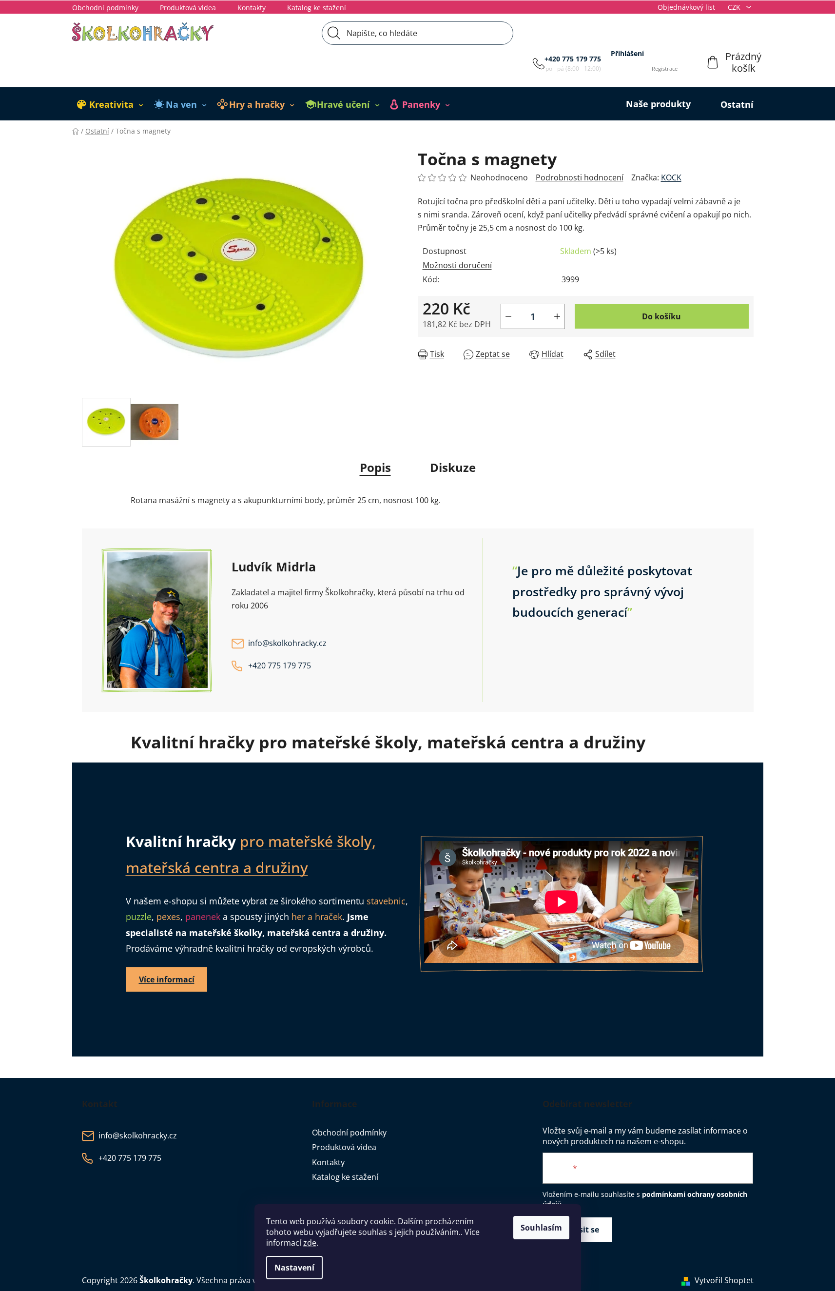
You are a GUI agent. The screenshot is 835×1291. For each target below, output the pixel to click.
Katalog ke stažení (316, 7)
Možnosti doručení (457, 265)
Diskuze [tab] (453, 467)
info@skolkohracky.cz (287, 643)
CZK (735, 7)
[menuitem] (110, 104)
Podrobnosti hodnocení (579, 177)
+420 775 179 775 (572, 58)
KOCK (671, 177)
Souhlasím (541, 1227)
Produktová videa (188, 7)
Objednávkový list (686, 7)
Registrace (665, 68)
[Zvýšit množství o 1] (557, 316)
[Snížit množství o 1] (508, 316)
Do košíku (661, 316)
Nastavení (294, 1267)
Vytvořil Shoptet (724, 1280)
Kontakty (251, 7)
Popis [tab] (375, 467)
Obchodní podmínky (105, 7)
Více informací (166, 979)
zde (309, 1242)
